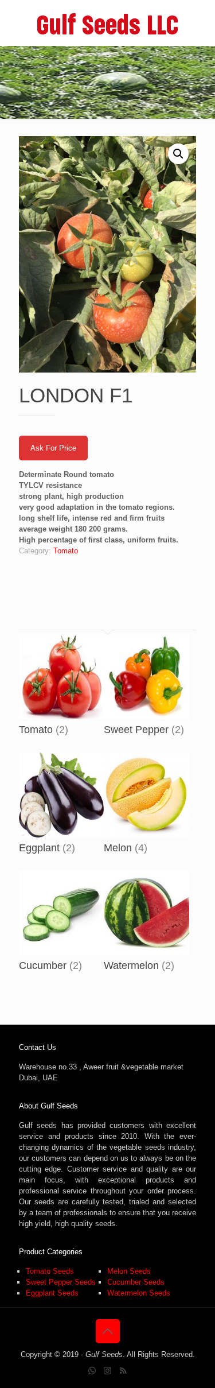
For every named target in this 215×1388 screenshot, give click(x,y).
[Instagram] (107, 1370)
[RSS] (123, 1370)
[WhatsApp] (92, 1370)
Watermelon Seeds (138, 1293)
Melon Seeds (129, 1271)
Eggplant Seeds (52, 1293)
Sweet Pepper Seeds (61, 1282)
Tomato (65, 550)
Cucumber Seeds (136, 1282)
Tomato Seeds (50, 1271)
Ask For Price (53, 448)
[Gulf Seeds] (107, 23)
